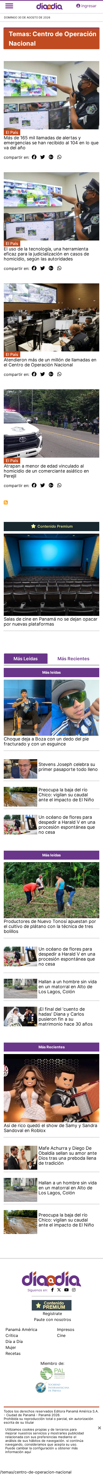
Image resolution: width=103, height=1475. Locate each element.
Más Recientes (74, 658)
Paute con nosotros (52, 1319)
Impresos (65, 1329)
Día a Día (14, 1341)
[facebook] (52, 1289)
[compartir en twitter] (42, 157)
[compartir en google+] (51, 157)
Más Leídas (26, 658)
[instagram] (74, 1289)
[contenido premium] (52, 1305)
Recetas (13, 1353)
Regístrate (52, 1313)
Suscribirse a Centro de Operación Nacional (6, 502)
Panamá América (21, 1329)
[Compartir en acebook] (34, 157)
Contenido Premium (54, 526)
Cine (61, 1335)
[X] (59, 1289)
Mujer (11, 1347)
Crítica (12, 1335)
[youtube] (66, 1289)
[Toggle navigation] (9, 6)
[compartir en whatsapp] (59, 157)
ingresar (88, 5)
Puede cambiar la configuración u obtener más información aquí (41, 1450)
